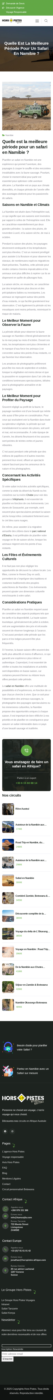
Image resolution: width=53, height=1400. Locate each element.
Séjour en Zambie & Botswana (31, 985)
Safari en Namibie (24, 878)
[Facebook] (5, 1131)
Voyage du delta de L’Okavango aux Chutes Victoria (32, 931)
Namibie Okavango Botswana (31, 1002)
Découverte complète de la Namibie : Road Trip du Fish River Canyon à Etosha (30, 913)
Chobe (29, 495)
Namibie (9, 135)
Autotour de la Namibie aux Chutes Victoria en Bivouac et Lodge (31, 824)
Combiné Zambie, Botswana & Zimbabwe (31, 896)
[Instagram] (12, 1131)
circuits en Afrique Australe (32, 1121)
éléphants (18, 499)
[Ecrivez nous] (5, 1216)
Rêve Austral (22, 809)
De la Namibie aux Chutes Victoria (29, 967)
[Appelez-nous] (5, 1209)
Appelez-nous (17, 1207)
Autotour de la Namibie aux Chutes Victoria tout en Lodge (31, 860)
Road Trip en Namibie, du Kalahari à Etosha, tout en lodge (32, 842)
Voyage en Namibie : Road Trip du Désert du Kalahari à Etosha (31, 949)
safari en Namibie (14, 686)
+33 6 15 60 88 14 (26, 783)
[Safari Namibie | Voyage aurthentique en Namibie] (12, 21)
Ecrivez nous (16, 1214)
